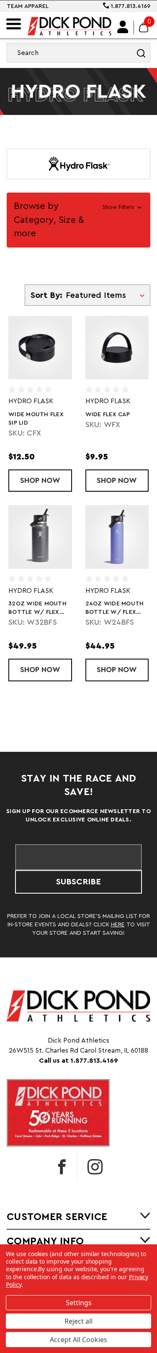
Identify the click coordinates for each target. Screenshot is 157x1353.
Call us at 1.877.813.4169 (78, 1060)
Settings (79, 1302)
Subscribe (78, 882)
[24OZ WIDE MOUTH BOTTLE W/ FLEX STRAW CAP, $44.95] (117, 537)
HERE (118, 925)
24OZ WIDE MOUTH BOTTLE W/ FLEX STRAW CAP (114, 608)
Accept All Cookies (78, 1339)
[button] (78, 220)
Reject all (78, 1321)
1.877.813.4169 (129, 6)
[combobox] (78, 53)
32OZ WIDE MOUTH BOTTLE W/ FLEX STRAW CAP (37, 608)
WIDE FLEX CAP (107, 414)
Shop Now (46, 480)
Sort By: (46, 295)
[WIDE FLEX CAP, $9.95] (117, 348)
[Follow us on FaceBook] (62, 1166)
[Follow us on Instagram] (95, 1166)
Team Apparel (28, 6)
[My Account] (123, 27)
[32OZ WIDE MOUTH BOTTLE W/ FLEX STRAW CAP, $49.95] (40, 537)
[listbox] (107, 295)
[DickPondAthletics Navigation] (13, 24)
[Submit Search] (141, 52)
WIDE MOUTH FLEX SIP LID (36, 419)
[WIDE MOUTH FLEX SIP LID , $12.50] (40, 348)
